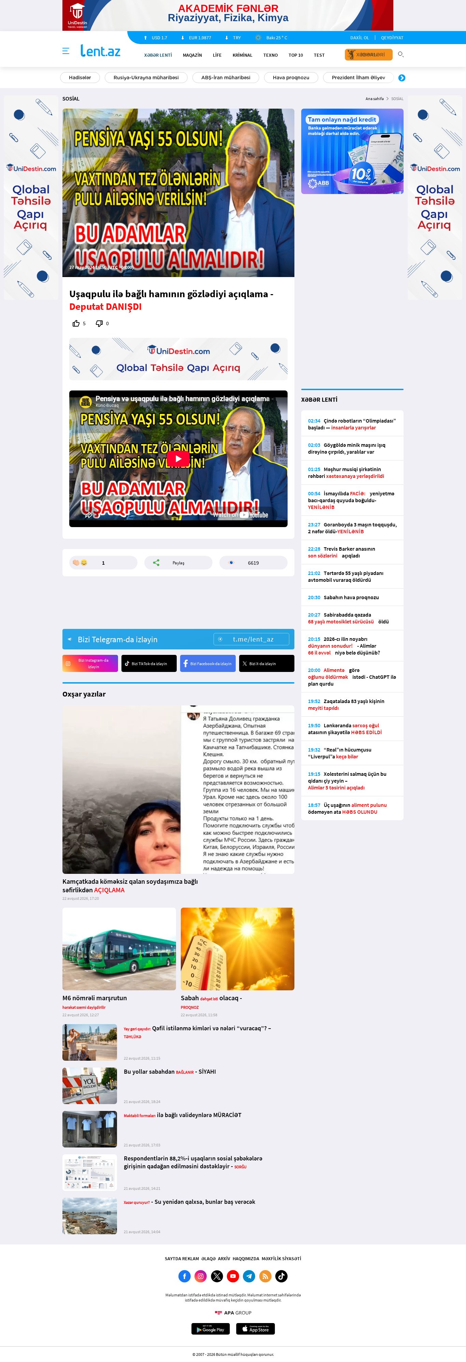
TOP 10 (296, 55)
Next (402, 78)
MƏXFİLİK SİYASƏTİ (281, 1258)
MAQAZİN (192, 55)
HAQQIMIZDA (246, 1258)
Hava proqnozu (291, 77)
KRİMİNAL (242, 55)
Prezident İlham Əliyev (358, 77)
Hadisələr (80, 77)
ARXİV (224, 1258)
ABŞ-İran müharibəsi (225, 77)
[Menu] (65, 51)
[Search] (401, 53)
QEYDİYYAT (392, 38)
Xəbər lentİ (158, 55)
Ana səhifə (375, 98)
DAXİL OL (359, 38)
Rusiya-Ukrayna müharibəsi (146, 77)
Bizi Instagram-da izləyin (93, 663)
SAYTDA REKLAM (182, 1258)
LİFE (217, 55)
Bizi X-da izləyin (262, 663)
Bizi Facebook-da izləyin (211, 663)
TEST (319, 55)
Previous (64, 78)
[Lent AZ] (100, 51)
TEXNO (270, 55)
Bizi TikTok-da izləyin (149, 663)
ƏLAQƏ (208, 1258)
